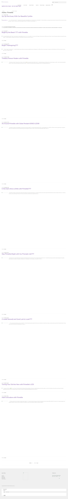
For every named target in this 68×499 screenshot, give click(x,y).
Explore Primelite (31, 5)
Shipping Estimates (48, 5)
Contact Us (37, 5)
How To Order (25, 5)
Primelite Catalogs (42, 5)
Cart (4, 495)
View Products (19, 5)
